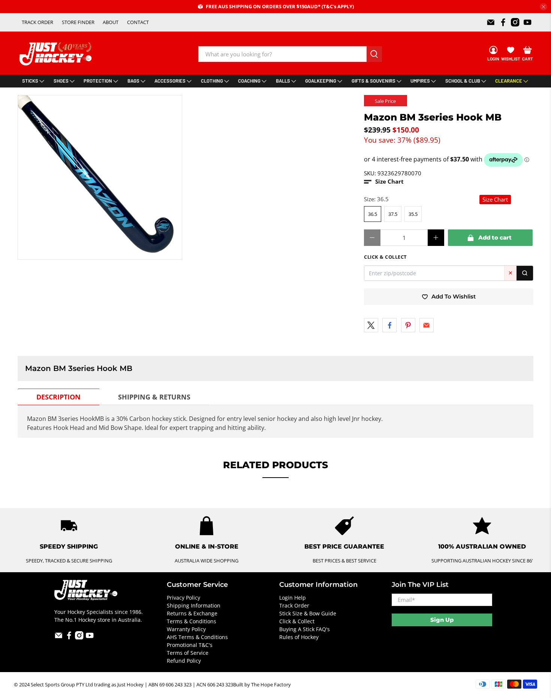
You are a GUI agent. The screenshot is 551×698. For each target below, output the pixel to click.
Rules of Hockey (299, 637)
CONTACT (138, 22)
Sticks (30, 81)
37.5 (392, 214)
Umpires (420, 81)
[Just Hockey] (56, 54)
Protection (98, 81)
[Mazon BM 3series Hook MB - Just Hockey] (100, 177)
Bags (133, 81)
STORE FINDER (78, 22)
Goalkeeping (320, 81)
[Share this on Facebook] (389, 325)
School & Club (462, 81)
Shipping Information (193, 605)
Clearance (508, 81)
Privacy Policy (183, 597)
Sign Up (442, 619)
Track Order (294, 605)
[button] (384, 181)
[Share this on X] (371, 325)
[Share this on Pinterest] (408, 325)
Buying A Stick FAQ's (304, 629)
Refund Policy (184, 660)
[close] (543, 7)
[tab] (58, 397)
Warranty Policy (186, 629)
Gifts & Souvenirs (373, 81)
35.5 (413, 214)
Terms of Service (187, 652)
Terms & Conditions (191, 621)
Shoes (61, 81)
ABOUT (110, 22)
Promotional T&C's (190, 644)
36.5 (372, 214)
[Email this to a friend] (426, 325)
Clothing (212, 81)
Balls (283, 81)
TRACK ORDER (37, 22)
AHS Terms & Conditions (197, 637)
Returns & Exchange (192, 613)
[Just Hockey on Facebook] (503, 22)
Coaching (249, 81)
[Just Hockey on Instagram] (515, 22)
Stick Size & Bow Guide (307, 613)
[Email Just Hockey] (491, 22)
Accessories (170, 81)
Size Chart (495, 199)
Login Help (292, 597)
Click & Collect (296, 621)
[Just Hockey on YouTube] (527, 22)
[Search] (525, 273)
